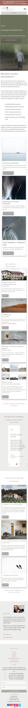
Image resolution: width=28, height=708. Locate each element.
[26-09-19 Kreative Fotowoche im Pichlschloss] (14, 274)
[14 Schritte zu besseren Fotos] (14, 565)
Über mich (14, 655)
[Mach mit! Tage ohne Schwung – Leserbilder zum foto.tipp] (14, 530)
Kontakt (14, 651)
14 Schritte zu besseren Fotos (10, 575)
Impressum (14, 656)
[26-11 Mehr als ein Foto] (14, 371)
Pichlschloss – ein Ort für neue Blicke (12, 504)
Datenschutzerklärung (14, 661)
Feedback (14, 653)
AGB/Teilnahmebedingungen (14, 658)
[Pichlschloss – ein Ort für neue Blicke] (14, 494)
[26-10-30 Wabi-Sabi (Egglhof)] (14, 338)
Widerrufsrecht (14, 660)
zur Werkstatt (23, 3)
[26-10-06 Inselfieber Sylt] (14, 305)
